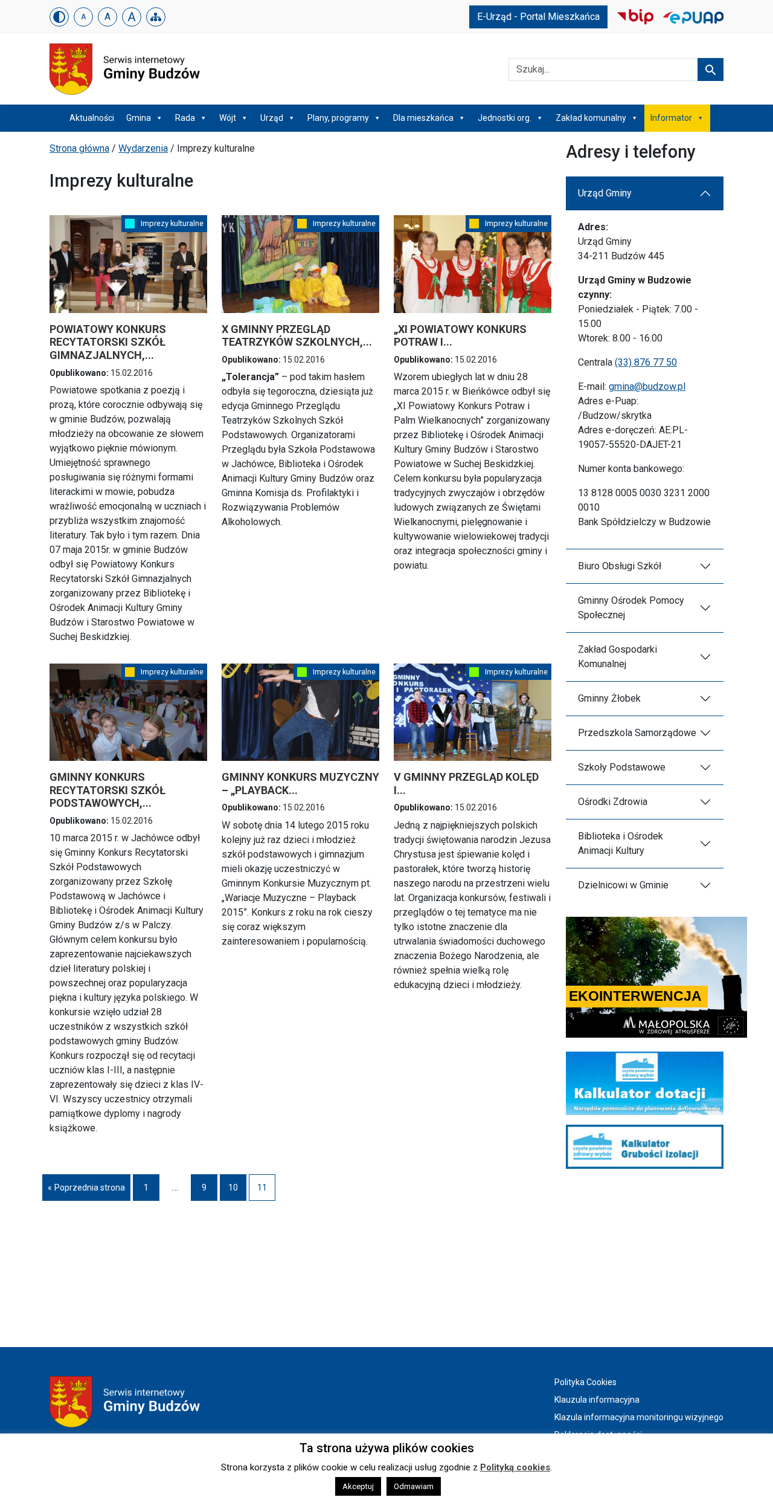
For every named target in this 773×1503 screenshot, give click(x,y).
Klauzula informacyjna (597, 1399)
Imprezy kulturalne (172, 223)
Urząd (271, 118)
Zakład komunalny (591, 118)
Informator (671, 118)
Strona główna (79, 148)
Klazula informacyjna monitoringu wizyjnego (638, 1417)
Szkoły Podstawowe (622, 767)
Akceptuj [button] (358, 1486)
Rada (185, 118)
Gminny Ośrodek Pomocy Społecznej (631, 608)
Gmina (138, 118)
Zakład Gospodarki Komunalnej (617, 657)
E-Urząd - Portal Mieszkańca (538, 16)
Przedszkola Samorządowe (637, 733)
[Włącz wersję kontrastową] (59, 17)
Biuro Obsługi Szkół (619, 566)
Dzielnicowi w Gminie (623, 885)
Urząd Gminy (605, 193)
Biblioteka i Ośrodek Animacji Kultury (620, 843)
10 (237, 1190)
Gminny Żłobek (609, 698)
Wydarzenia (143, 148)
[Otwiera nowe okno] (635, 16)
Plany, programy (338, 118)
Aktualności (91, 118)
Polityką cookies (515, 1467)
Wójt (227, 118)
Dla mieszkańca (423, 118)
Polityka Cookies (585, 1382)
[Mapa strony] (155, 17)
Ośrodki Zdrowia (612, 801)
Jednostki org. (504, 118)
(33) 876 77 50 (646, 362)
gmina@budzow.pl (647, 386)
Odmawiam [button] (414, 1486)
